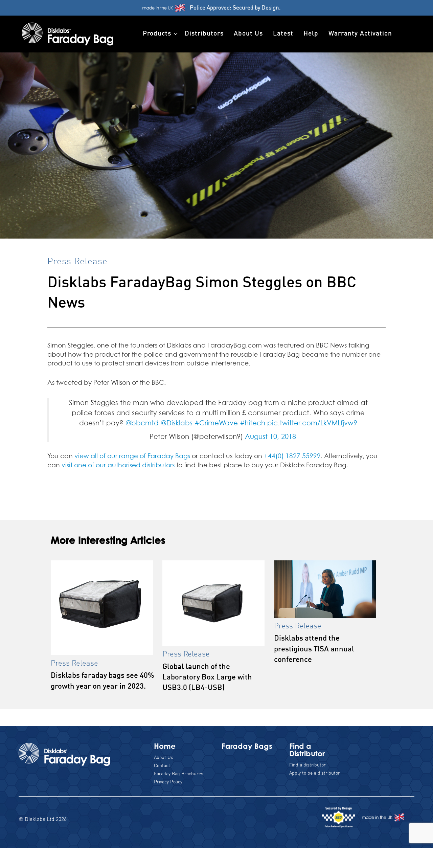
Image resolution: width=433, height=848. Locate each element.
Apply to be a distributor (314, 773)
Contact (162, 765)
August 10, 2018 (270, 436)
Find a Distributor (307, 749)
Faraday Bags (247, 746)
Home (165, 746)
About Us (248, 33)
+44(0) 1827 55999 (292, 456)
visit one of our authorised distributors (118, 465)
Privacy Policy (168, 782)
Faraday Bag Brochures (178, 774)
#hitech (252, 423)
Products (157, 33)
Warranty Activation (360, 33)
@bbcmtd (142, 423)
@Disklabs (176, 423)
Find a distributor (307, 765)
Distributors (204, 33)
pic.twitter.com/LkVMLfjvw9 (312, 423)
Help (310, 33)
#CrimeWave (216, 423)
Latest (283, 33)
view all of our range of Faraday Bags (133, 456)
